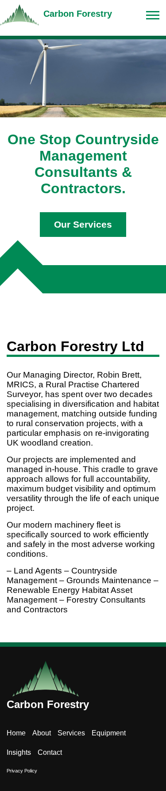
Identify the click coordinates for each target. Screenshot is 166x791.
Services (71, 733)
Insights (19, 752)
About (41, 733)
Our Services (83, 224)
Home (16, 733)
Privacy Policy (22, 770)
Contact (50, 752)
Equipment (109, 733)
